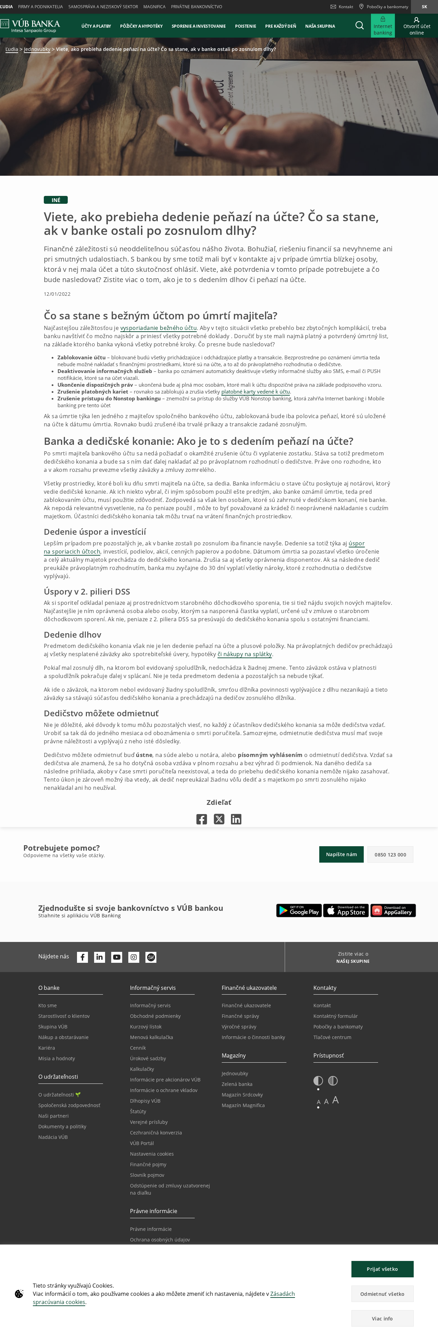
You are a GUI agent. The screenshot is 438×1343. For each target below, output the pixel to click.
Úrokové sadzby (148, 1058)
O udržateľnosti (56, 1094)
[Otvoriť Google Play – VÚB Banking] (299, 910)
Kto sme (47, 1005)
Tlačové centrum (332, 1037)
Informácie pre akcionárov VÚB (165, 1079)
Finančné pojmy (148, 1164)
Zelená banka (237, 1084)
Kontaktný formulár (335, 1016)
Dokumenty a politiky (62, 1126)
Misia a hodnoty (56, 1058)
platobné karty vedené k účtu (255, 391)
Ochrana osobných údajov (160, 1239)
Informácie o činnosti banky (253, 1037)
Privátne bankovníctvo (196, 7)
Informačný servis (150, 1005)
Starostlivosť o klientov (64, 1016)
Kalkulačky (142, 1069)
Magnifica (154, 7)
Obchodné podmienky (155, 1016)
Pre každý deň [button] (280, 26)
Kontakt (346, 7)
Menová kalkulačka (151, 1037)
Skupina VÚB (52, 1026)
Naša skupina (320, 26)
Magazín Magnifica (243, 1105)
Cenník (138, 1048)
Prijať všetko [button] (382, 1269)
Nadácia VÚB (53, 1137)
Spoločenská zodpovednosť (69, 1105)
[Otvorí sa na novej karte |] (201, 819)
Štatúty (138, 1111)
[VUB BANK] (30, 26)
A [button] (319, 1102)
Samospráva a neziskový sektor (103, 7)
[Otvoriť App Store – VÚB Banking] (346, 910)
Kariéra (46, 1048)
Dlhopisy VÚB (145, 1101)
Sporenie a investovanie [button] (199, 26)
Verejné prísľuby (149, 1122)
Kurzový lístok (146, 1026)
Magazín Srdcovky (242, 1094)
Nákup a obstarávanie (63, 1037)
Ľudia (11, 49)
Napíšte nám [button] (341, 854)
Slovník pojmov (147, 1175)
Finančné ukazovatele (246, 1005)
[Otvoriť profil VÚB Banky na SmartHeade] (150, 957)
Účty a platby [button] (96, 26)
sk (424, 7)
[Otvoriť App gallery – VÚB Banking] (393, 910)
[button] (359, 26)
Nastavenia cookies (152, 1154)
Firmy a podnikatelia (40, 7)
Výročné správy (239, 1026)
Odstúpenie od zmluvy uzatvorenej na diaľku (170, 1189)
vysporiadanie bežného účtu (158, 328)
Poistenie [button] (245, 26)
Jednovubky (37, 49)
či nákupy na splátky (245, 654)
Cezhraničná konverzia (156, 1132)
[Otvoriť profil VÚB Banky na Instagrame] (133, 957)
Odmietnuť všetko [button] (382, 1294)
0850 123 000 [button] (390, 854)
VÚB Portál (142, 1143)
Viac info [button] (382, 1318)
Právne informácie (151, 1229)
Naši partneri (53, 1116)
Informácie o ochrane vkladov (163, 1090)
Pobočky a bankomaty (338, 1026)
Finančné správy (240, 1016)
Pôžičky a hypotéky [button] (141, 26)
